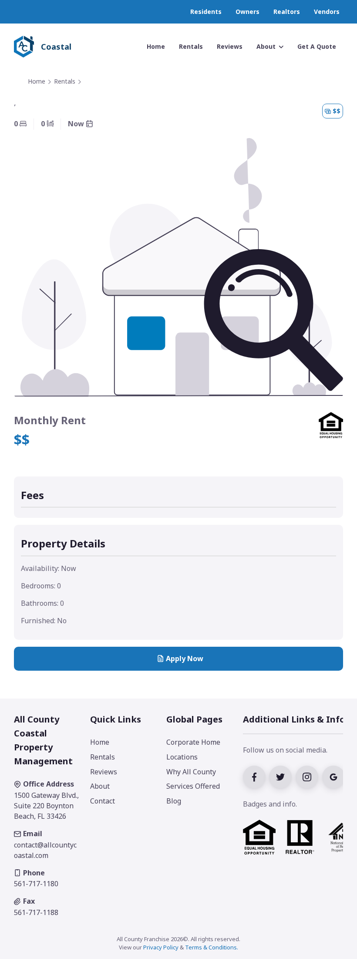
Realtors (286, 11)
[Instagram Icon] (309, 776)
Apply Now (184, 658)
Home (36, 81)
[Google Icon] (334, 776)
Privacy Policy (160, 947)
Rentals (64, 81)
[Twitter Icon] (282, 776)
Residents (206, 11)
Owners (247, 11)
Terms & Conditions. (211, 947)
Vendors (327, 11)
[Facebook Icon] (256, 776)
